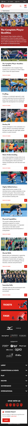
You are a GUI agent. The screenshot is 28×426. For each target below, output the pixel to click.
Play (2, 376)
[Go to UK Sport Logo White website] (9, 355)
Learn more (13, 416)
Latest (3, 365)
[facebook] (14, 405)
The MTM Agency (16, 423)
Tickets (11, 1)
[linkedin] (21, 405)
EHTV (18, 1)
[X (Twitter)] (10, 405)
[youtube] (17, 405)
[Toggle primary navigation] (25, 6)
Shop (4, 1)
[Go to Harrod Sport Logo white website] (14, 346)
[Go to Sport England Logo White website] (18, 355)
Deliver (4, 381)
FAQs (24, 1)
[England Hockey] (6, 6)
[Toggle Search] (20, 6)
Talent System (5, 10)
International (6, 391)
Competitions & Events (10, 370)
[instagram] (6, 405)
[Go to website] (9, 328)
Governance (6, 386)
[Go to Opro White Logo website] (18, 350)
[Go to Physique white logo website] (22, 346)
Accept (6, 420)
